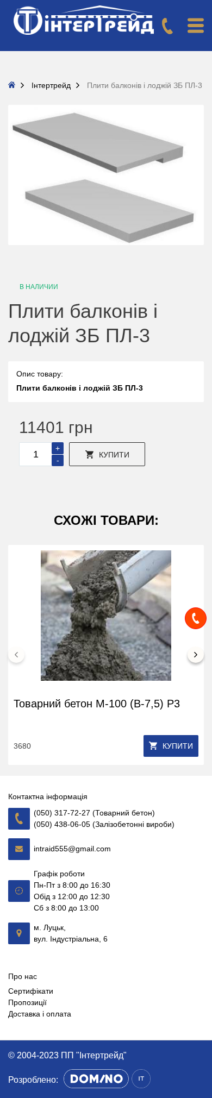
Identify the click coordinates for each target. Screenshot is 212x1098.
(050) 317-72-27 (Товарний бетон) (94, 812)
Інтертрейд (51, 85)
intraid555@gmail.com (72, 848)
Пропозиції (27, 1002)
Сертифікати (30, 991)
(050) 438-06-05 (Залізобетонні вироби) (104, 824)
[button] (16, 655)
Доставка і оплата (39, 1013)
